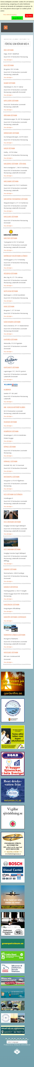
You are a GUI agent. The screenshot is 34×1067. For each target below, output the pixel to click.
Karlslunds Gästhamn (11, 216)
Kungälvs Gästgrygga (11, 587)
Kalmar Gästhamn (9, 83)
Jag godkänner (17, 18)
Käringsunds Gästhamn (11, 133)
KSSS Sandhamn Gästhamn (12, 549)
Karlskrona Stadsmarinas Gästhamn (16, 199)
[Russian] (24, 1039)
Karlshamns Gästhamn (11, 181)
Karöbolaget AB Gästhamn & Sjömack (15, 256)
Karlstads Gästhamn (10, 238)
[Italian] (18, 1039)
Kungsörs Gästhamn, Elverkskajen (15, 617)
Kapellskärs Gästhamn (11, 100)
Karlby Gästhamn (9, 148)
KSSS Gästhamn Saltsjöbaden (13, 494)
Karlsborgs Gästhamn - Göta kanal (15, 164)
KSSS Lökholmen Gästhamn (12, 522)
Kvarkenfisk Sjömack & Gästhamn (14, 635)
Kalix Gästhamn (9, 65)
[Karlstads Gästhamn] (17, 232)
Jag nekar (29, 16)
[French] (13, 1039)
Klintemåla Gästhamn (10, 339)
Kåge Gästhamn (9, 50)
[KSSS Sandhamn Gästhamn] (17, 542)
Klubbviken (7, 389)
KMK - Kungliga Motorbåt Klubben (14, 407)
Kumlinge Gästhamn (10, 569)
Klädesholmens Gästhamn (12, 322)
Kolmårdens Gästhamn (11, 431)
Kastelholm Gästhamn (11, 291)
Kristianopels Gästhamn (11, 477)
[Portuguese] (21, 1039)
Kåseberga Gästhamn (10, 273)
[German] (15, 1039)
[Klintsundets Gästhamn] (17, 360)
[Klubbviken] (17, 385)
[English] (10, 1039)
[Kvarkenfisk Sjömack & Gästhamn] (17, 628)
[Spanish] (27, 1039)
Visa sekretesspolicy (10, 14)
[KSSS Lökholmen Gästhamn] (17, 514)
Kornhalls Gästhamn (10, 461)
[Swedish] (6, 1039)
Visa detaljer (8, 60)
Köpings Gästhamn (10, 447)
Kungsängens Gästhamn (11, 604)
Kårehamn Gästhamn (10, 115)
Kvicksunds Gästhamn (11, 652)
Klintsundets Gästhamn (11, 367)
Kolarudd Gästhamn (10, 422)
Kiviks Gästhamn (9, 306)
